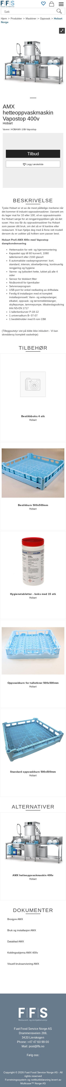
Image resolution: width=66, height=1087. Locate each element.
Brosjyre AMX (15, 919)
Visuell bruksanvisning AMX (23, 963)
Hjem (4, 18)
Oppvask (45, 18)
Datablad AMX (15, 941)
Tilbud (33, 153)
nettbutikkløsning (41, 1079)
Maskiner (31, 18)
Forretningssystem (16, 1079)
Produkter (16, 18)
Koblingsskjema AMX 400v (22, 952)
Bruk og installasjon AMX (21, 930)
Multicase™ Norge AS (33, 1083)
